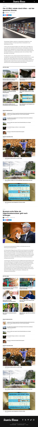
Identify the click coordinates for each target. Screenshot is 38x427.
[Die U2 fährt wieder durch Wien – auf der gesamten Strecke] (19, 27)
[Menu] (3, 1)
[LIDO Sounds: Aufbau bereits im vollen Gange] (27, 86)
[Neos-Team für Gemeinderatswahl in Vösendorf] (10, 307)
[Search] (34, 1)
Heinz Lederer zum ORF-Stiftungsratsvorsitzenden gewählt (9, 301)
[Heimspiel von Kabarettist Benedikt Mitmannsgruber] (10, 86)
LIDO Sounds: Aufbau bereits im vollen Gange (27, 92)
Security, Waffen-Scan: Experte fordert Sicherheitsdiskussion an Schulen (10, 79)
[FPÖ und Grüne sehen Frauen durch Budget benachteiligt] (27, 282)
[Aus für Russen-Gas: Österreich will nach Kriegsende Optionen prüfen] (10, 282)
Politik (4, 209)
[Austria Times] (19, 1)
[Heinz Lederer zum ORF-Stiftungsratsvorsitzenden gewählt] (10, 295)
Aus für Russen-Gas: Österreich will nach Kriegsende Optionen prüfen (10, 288)
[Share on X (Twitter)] (5, 15)
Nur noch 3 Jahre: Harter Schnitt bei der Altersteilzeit (27, 301)
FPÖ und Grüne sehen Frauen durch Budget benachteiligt (26, 288)
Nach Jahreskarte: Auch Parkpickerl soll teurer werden (27, 105)
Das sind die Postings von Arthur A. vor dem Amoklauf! (27, 79)
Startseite (4, 4)
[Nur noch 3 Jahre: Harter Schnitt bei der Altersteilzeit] (27, 295)
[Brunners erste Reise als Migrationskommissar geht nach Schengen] (19, 232)
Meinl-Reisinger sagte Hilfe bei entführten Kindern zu (27, 313)
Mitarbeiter (7, 12)
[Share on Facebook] (3, 15)
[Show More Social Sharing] (12, 15)
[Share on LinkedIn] (9, 15)
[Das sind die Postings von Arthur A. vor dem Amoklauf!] (27, 73)
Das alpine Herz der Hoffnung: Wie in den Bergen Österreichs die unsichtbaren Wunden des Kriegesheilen (20, 118)
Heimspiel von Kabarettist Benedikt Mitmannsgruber (9, 92)
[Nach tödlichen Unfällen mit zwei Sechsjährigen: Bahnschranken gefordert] (10, 98)
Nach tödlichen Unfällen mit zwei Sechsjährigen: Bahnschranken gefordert (10, 105)
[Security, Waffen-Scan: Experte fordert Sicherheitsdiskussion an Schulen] (10, 73)
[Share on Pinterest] (7, 15)
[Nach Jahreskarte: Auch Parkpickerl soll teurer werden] (27, 98)
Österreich (4, 6)
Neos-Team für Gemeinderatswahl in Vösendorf (9, 313)
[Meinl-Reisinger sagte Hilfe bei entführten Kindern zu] (27, 307)
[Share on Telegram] (11, 15)
